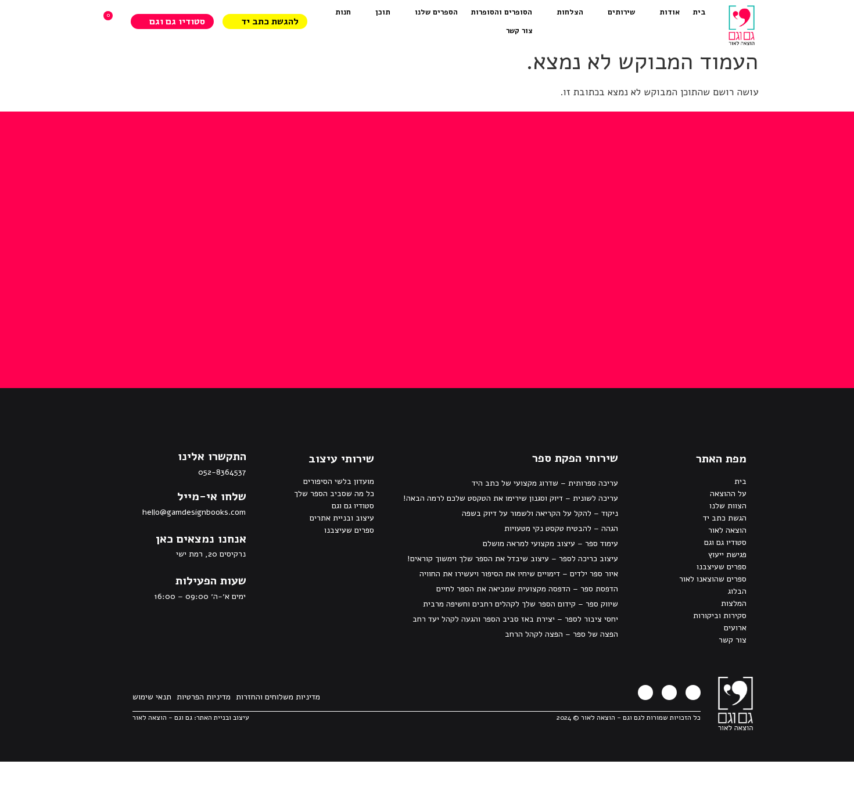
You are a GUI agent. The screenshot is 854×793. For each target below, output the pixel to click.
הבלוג (737, 591)
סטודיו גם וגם (725, 542)
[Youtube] (645, 692)
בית (699, 12)
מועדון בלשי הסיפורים (338, 481)
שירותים (621, 12)
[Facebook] (693, 692)
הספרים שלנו (436, 12)
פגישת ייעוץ (727, 554)
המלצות (734, 603)
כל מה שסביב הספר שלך (334, 493)
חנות (343, 12)
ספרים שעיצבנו (722, 566)
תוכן (382, 12)
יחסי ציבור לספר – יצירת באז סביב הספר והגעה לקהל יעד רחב (515, 619)
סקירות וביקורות (720, 615)
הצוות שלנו (728, 505)
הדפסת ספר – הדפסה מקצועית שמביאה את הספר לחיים (527, 588)
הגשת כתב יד (725, 517)
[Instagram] (669, 692)
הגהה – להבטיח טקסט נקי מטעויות (561, 528)
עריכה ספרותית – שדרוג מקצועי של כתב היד (545, 483)
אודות (669, 12)
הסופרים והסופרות (501, 12)
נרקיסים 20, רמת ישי (211, 553)
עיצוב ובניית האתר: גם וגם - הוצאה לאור (190, 717)
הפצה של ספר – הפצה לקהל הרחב (561, 634)
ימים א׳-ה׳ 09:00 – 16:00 (200, 596)
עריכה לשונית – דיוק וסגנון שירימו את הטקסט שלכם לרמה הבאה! (510, 498)
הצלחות (570, 12)
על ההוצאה (728, 493)
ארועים (735, 627)
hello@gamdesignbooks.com (194, 512)
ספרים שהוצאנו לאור (713, 578)
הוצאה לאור (727, 530)
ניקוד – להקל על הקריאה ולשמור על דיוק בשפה (540, 513)
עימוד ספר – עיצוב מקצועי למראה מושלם (550, 543)
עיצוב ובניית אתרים (342, 517)
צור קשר (519, 31)
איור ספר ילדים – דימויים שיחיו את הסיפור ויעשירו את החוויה (518, 573)
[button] (201, 539)
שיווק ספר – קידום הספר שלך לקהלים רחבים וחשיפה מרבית (520, 603)
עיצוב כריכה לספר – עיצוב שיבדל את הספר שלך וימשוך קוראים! (512, 558)
